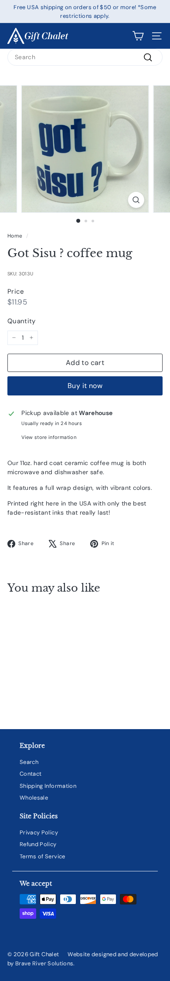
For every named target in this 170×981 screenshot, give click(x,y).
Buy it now (85, 385)
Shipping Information (48, 786)
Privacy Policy (39, 832)
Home (14, 235)
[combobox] (85, 57)
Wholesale (34, 797)
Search (29, 762)
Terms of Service (42, 856)
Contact (30, 773)
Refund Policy (38, 844)
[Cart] (138, 36)
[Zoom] (136, 200)
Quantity (21, 321)
